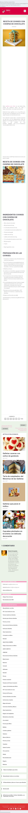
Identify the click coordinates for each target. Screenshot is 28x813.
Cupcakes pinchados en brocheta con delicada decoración (12, 533)
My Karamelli (6, 788)
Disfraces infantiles (7, 628)
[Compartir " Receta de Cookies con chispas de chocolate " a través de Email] (19, 418)
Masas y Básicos (6, 737)
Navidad (5, 638)
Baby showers (6, 659)
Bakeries (5, 764)
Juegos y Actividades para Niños (10, 686)
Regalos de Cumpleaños (8, 713)
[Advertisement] (14, 62)
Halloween (5, 669)
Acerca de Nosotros (7, 590)
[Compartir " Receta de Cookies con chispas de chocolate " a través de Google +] (10, 418)
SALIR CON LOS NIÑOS (8, 642)
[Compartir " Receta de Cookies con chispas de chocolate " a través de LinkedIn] (16, 418)
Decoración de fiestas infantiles (10, 625)
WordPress (23, 804)
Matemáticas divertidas (8, 716)
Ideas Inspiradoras (7, 632)
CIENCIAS (5, 652)
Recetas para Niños (21, 806)
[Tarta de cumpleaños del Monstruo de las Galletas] (14, 467)
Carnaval (5, 666)
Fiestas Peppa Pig (12, 807)
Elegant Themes (11, 804)
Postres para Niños (7, 723)
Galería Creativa (6, 747)
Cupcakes (5, 744)
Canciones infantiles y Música (9, 706)
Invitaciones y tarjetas (8, 699)
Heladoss (5, 733)
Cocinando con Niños (8, 635)
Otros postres (6, 750)
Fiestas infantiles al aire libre (9, 696)
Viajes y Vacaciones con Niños (10, 645)
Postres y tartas (6, 621)
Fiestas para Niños (5, 806)
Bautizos (5, 662)
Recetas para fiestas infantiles (10, 618)
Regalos (5, 761)
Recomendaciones (7, 757)
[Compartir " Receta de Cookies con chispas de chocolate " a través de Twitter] (8, 418)
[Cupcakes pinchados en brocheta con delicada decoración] (14, 519)
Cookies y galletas (7, 730)
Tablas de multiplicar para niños (10, 769)
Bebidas (4, 727)
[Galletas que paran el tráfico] (14, 492)
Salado (4, 754)
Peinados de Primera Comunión (10, 682)
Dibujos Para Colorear (8, 597)
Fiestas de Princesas (7, 693)
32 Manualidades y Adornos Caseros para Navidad (14, 782)
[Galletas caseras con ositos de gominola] (14, 444)
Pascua (4, 676)
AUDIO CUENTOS (6, 649)
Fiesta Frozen (5, 807)
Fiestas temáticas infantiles (9, 615)
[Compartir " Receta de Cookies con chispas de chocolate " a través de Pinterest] (13, 418)
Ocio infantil (5, 720)
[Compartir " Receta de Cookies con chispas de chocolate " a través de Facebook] (5, 418)
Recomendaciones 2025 (8, 599)
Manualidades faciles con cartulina (11, 776)
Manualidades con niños (8, 608)
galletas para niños (10, 106)
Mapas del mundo (7, 703)
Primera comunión (7, 679)
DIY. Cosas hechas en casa (9, 611)
